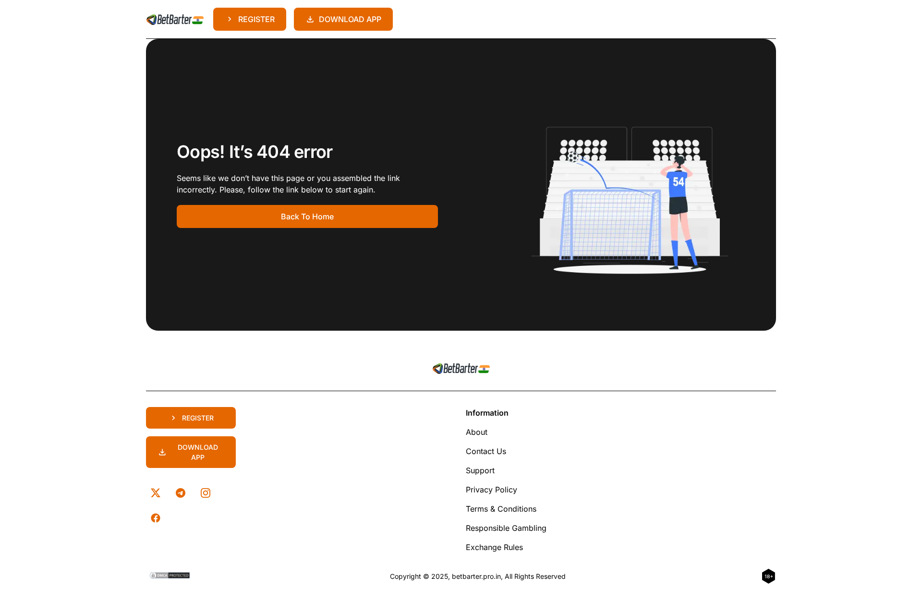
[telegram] (180, 493)
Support (480, 470)
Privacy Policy (491, 489)
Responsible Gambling (506, 528)
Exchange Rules (494, 547)
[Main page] (175, 19)
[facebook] (155, 517)
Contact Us (486, 451)
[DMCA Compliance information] (170, 576)
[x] (155, 493)
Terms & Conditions (501, 509)
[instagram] (205, 493)
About (476, 432)
